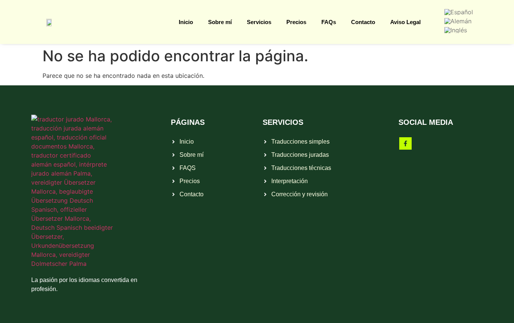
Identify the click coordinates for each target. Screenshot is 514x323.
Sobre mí (220, 22)
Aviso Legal (405, 22)
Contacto (363, 22)
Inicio (186, 22)
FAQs (328, 22)
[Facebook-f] (405, 143)
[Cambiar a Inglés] (456, 29)
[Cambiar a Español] (459, 11)
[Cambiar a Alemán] (458, 20)
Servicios (259, 22)
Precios (296, 22)
